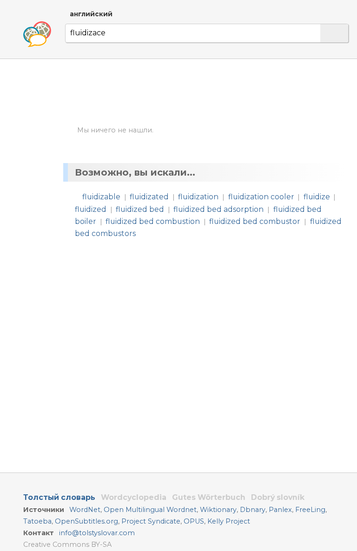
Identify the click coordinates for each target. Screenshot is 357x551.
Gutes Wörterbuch (208, 497)
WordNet (84, 509)
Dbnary (252, 509)
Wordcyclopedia (133, 497)
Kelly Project (228, 521)
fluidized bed (140, 209)
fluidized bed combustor (254, 221)
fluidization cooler (261, 196)
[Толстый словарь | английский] (37, 34)
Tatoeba (37, 521)
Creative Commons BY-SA (67, 544)
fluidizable (101, 196)
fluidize (317, 196)
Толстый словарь (59, 497)
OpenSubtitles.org (86, 521)
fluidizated (149, 196)
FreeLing (310, 509)
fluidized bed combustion (153, 221)
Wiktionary (218, 509)
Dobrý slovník (277, 497)
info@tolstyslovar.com (97, 533)
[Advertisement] (208, 92)
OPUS (194, 521)
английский (91, 14)
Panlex (280, 509)
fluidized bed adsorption (218, 209)
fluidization (198, 196)
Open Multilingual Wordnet (150, 509)
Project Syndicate (150, 521)
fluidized (90, 209)
